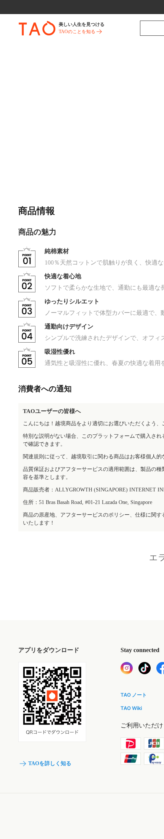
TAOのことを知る (77, 31)
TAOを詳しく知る (49, 763)
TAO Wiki (131, 708)
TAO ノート (134, 695)
